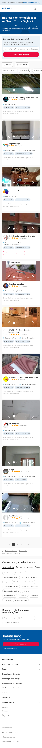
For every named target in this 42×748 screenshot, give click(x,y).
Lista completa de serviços (11, 679)
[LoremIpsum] (40, 8)
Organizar (23, 64)
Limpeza (6, 582)
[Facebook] (10, 716)
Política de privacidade (10, 732)
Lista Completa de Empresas (12, 683)
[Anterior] (9, 90)
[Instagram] (3, 716)
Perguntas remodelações (11, 622)
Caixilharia (23, 595)
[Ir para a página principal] (7, 9)
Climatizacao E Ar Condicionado (23, 582)
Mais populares (8, 567)
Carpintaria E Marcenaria (30, 586)
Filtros (8, 64)
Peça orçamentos (21, 644)
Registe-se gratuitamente (30, 2)
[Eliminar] (28, 70)
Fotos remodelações (27, 618)
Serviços (19, 567)
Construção (28, 567)
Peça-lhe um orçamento (14, 253)
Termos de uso (7, 728)
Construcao (7, 573)
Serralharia (27, 591)
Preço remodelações (10, 618)
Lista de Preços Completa (11, 674)
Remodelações (23, 551)
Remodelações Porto (7, 553)
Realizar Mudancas (9, 595)
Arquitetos (7, 600)
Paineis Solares (20, 573)
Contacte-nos (6, 711)
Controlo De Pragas (21, 600)
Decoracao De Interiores (11, 591)
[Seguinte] (33, 90)
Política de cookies (8, 737)
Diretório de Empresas (11, 551)
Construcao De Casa (28, 577)
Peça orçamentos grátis (21, 54)
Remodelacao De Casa (11, 577)
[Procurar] (34, 8)
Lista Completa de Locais (10, 688)
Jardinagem (34, 595)
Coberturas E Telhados (11, 586)
